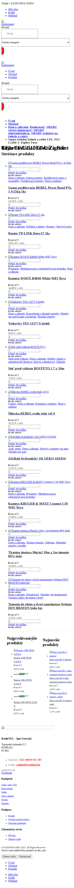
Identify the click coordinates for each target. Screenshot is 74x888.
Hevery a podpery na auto (54, 448)
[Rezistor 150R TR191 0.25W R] (25, 652)
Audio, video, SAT (9, 785)
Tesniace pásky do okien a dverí (25, 597)
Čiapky (12, 403)
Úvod (11, 71)
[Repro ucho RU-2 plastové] (61, 654)
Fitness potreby (34, 177)
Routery (50, 226)
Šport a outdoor (53, 180)
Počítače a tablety (35, 226)
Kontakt (12, 77)
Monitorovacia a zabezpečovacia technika (43, 268)
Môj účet (13, 9)
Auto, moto (14, 448)
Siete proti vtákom (18, 358)
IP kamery (13, 268)
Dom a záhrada (16, 177)
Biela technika (7, 788)
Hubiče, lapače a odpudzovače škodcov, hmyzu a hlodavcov (36, 360)
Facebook (6, 772)
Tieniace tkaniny (35, 542)
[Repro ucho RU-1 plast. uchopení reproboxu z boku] (61, 672)
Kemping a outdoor (45, 403)
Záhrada (60, 361)
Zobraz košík (9, 856)
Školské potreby (46, 316)
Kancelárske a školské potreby (42, 313)
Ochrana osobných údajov (19, 819)
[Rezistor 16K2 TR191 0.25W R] (25, 675)
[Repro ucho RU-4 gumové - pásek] (61, 695)
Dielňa (4, 792)
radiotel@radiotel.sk (28, 764)
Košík (11, 12)
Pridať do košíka (17, 172)
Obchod (12, 74)
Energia (4, 799)
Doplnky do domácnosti (53, 594)
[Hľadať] (2, 51)
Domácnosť (32, 594)
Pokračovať (25, 856)
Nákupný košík (14, 839)
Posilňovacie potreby (32, 180)
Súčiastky (5, 803)
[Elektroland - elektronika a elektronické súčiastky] (8, 24)
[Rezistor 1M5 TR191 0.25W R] (25, 697)
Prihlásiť (13, 15)
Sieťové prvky (64, 226)
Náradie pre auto (17, 451)
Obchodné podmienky (17, 823)
